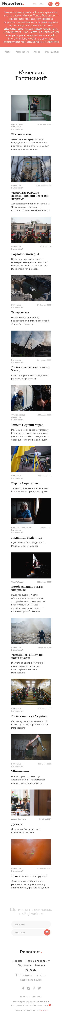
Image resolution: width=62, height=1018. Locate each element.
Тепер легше (20, 312)
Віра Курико (17, 124)
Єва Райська (17, 582)
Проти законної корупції (29, 876)
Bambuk (43, 1010)
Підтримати (24, 965)
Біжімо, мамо (21, 134)
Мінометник (20, 771)
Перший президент (25, 483)
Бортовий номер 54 (25, 254)
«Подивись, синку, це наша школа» (26, 657)
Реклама (40, 965)
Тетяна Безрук (18, 415)
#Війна (37, 52)
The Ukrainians (24, 975)
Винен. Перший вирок (27, 425)
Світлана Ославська (21, 528)
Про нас (17, 960)
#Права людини (52, 52)
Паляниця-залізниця (26, 537)
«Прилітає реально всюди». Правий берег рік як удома (30, 196)
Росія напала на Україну (29, 716)
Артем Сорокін (18, 819)
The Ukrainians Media (22, 38)
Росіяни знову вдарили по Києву (30, 369)
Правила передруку (38, 960)
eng (41, 3)
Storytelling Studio (31, 979)
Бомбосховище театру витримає (27, 589)
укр (35, 3)
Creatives (41, 975)
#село (8, 52)
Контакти (31, 969)
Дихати (17, 824)
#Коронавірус (22, 52)
